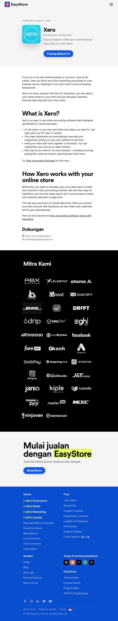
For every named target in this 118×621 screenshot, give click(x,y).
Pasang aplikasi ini (58, 53)
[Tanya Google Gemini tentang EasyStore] (78, 562)
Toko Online (70, 500)
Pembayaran (70, 526)
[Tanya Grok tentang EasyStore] (91, 562)
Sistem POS (70, 505)
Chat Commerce (32, 543)
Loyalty (32, 517)
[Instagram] (31, 601)
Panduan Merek (72, 582)
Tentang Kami (71, 577)
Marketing (34, 511)
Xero (48, 20)
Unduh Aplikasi (72, 536)
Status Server (30, 582)
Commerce (35, 500)
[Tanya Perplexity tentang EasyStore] (85, 562)
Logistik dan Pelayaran (76, 521)
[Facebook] (25, 601)
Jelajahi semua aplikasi (32, 20)
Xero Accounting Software (40, 160)
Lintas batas (30, 548)
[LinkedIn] (37, 601)
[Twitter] (44, 601)
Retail (31, 506)
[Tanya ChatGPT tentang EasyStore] (66, 562)
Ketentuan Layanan (48, 609)
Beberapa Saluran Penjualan (38, 522)
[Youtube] (50, 601)
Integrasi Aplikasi (73, 531)
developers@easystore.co (39, 239)
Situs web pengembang (38, 235)
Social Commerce (32, 528)
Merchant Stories (32, 577)
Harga (26, 562)
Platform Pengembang (76, 593)
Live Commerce (31, 538)
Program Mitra (71, 588)
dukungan (28, 572)
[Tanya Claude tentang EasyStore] (72, 562)
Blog (25, 567)
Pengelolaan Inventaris (76, 516)
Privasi (63, 609)
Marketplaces (30, 533)
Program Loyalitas (73, 510)
